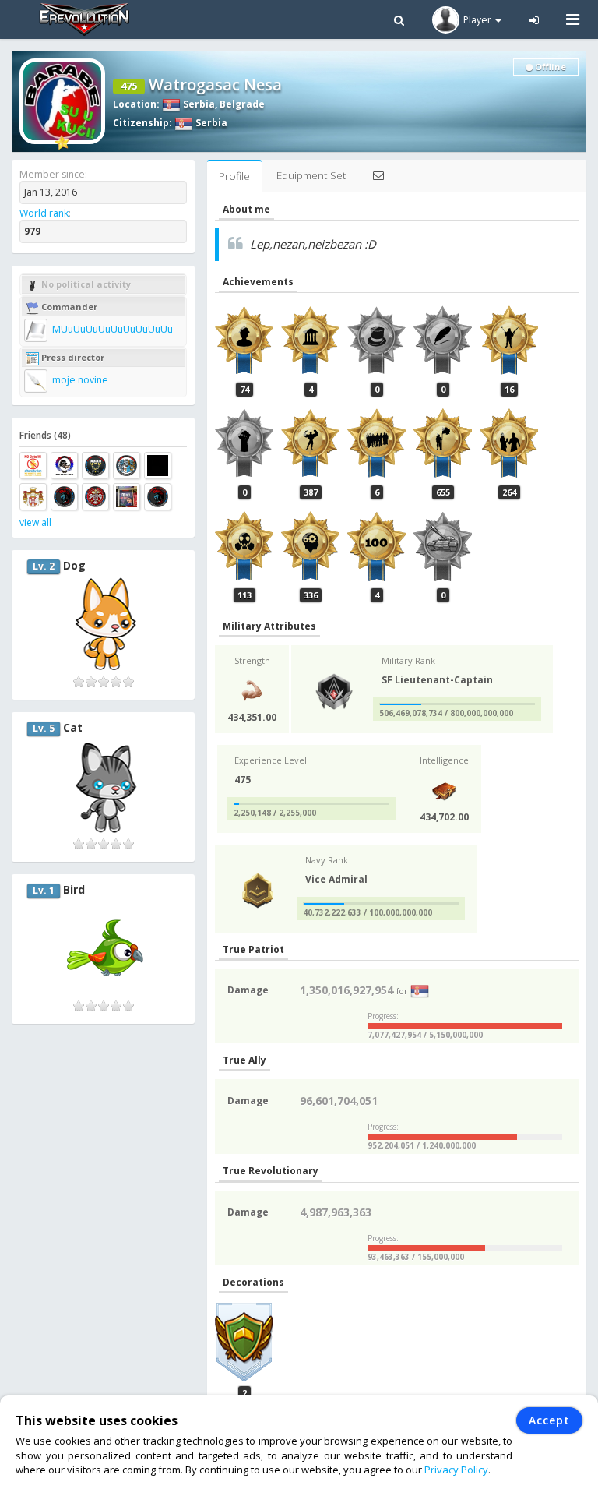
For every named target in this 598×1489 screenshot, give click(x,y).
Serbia (198, 104)
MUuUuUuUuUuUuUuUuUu (111, 329)
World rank (44, 213)
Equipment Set (311, 175)
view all (35, 522)
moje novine (79, 379)
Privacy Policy (456, 1470)
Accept (549, 1420)
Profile (234, 176)
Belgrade (242, 104)
